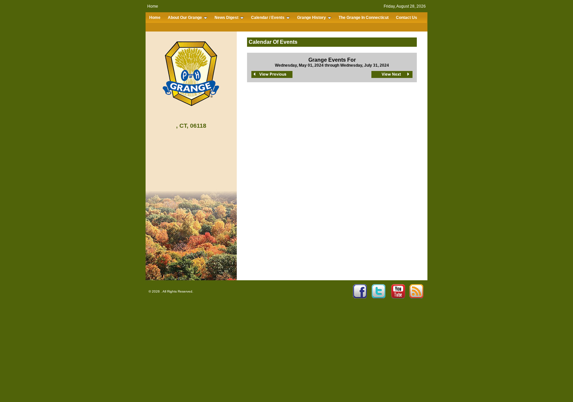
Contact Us (406, 17)
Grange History (311, 17)
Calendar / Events (268, 17)
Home (152, 6)
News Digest (226, 17)
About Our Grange (185, 17)
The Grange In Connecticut (364, 17)
